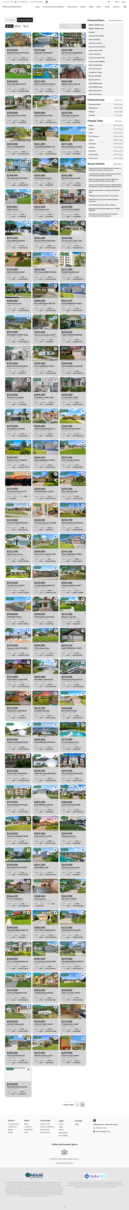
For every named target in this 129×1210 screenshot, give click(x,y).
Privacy (61, 1124)
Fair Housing (63, 1135)
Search (37, 7)
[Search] (84, 26)
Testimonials (28, 1129)
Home (26, 1132)
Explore (11, 1120)
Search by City (45, 1124)
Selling (91, 7)
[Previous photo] (7, 39)
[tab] (9, 26)
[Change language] (109, 2)
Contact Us (28, 1127)
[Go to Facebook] (46, 2)
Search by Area (45, 1132)
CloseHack (69, 1163)
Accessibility (63, 1133)
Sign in (123, 2)
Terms (61, 1127)
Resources (116, 7)
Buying (83, 7)
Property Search (13, 1124)
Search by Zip (44, 1129)
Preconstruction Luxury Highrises (53, 7)
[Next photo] (28, 39)
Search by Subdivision (47, 1127)
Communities (12, 1127)
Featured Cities (72, 7)
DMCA (61, 1130)
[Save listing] (28, 35)
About (98, 7)
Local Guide (45, 1120)
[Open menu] (125, 6)
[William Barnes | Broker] (64, 1144)
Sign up (117, 2)
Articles (107, 7)
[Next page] (83, 1105)
